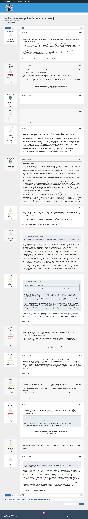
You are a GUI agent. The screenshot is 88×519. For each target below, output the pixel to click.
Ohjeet (65, 516)
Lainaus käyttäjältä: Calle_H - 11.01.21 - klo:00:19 (34, 236)
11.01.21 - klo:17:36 (26, 208)
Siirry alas (8, 27)
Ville (10, 64)
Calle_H (10, 127)
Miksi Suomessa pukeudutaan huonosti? (28, 18)
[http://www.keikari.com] (10, 80)
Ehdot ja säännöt (72, 516)
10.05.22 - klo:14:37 (26, 328)
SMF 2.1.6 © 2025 (8, 516)
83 (18, 28)
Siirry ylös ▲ (81, 516)
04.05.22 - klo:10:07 (26, 231)
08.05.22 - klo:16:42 (26, 276)
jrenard (10, 230)
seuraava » (14, 22)
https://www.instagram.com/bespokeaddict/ (35, 72)
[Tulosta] (81, 28)
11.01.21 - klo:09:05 (26, 159)
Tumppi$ (10, 275)
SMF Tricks (11, 515)
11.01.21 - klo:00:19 (26, 128)
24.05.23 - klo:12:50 (26, 441)
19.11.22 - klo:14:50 (26, 355)
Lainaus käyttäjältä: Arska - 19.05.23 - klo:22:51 (33, 416)
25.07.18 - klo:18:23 (26, 95)
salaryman (10, 31)
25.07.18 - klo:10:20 (26, 32)
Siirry (62, 504)
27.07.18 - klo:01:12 (26, 111)
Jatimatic (10, 456)
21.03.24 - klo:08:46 (26, 457)
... (16, 28)
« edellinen (8, 22)
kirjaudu (80, 8)
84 (20, 28)
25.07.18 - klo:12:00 (26, 65)
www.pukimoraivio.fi (52, 87)
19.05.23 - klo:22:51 (26, 380)
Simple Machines (16, 516)
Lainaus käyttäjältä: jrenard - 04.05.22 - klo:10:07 (34, 281)
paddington (10, 94)
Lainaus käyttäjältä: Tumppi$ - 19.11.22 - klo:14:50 (34, 462)
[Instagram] (44, 512)
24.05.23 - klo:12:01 (26, 404)
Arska (10, 379)
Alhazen (10, 440)
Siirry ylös (8, 495)
